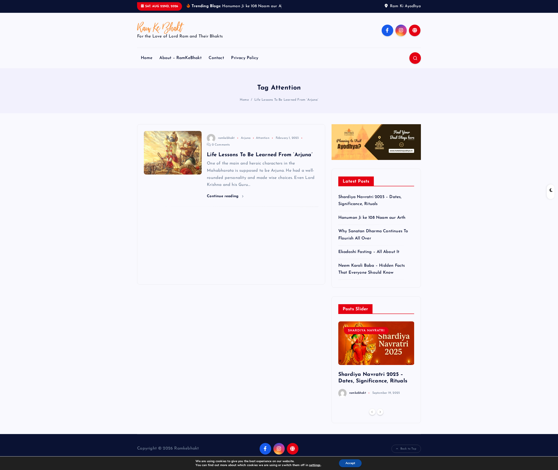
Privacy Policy (244, 58)
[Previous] (372, 412)
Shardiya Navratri (366, 330)
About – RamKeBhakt (180, 58)
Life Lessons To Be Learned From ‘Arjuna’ (286, 100)
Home (146, 58)
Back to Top (408, 448)
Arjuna (245, 138)
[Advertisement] (231, 245)
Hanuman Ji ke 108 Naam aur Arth (372, 218)
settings (315, 465)
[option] (376, 359)
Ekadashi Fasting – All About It (369, 252)
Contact (216, 58)
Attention (262, 138)
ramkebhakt (226, 138)
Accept (350, 463)
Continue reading (223, 196)
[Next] (380, 412)
